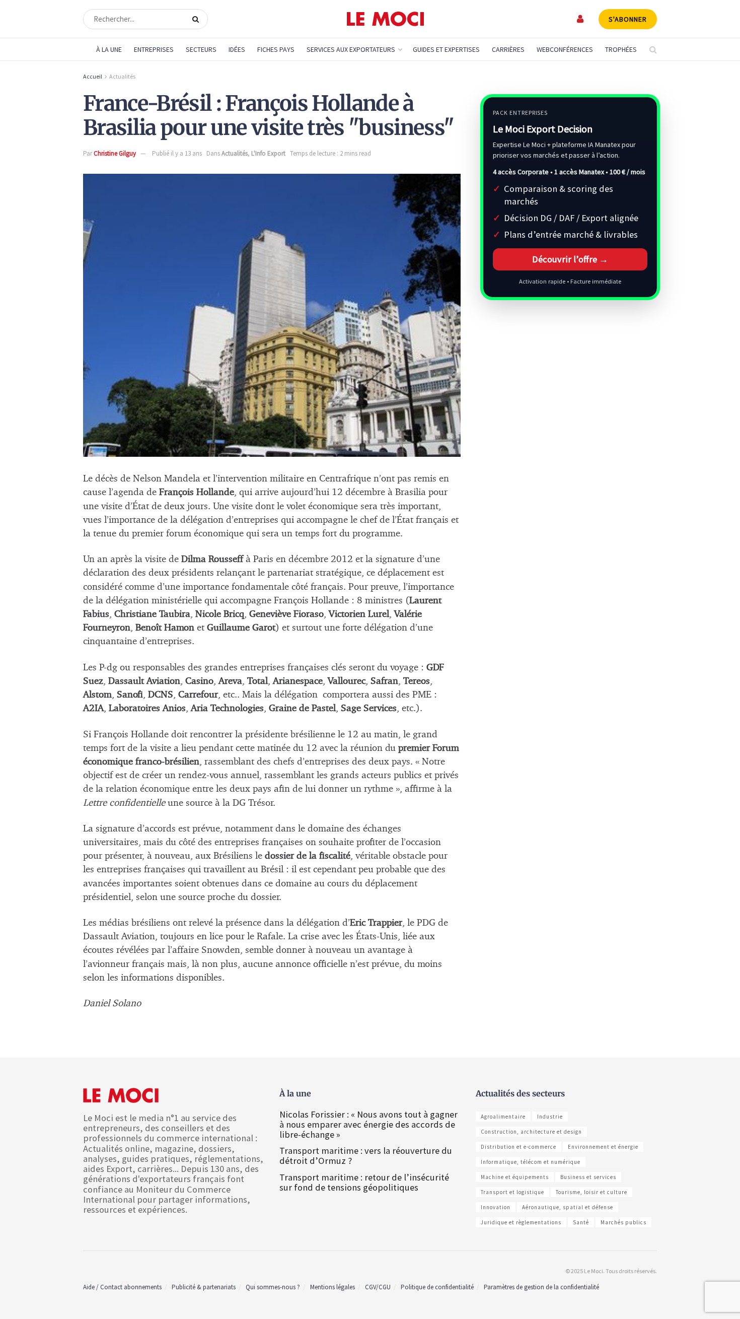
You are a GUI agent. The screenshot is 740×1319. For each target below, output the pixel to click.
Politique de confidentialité (437, 1287)
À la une (109, 49)
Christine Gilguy (115, 153)
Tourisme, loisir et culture (591, 1192)
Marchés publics (623, 1222)
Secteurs (201, 49)
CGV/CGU (378, 1287)
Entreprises (154, 49)
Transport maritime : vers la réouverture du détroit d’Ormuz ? (365, 1155)
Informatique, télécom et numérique (530, 1161)
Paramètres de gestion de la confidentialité (541, 1287)
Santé (581, 1222)
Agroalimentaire (503, 1116)
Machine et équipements (515, 1177)
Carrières (508, 49)
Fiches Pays (275, 49)
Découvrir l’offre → (570, 259)
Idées (237, 49)
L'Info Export (268, 153)
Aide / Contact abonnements (122, 1287)
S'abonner (628, 19)
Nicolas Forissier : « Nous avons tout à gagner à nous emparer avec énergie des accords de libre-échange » (368, 1124)
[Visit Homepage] (385, 19)
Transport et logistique (512, 1192)
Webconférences (565, 49)
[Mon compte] (580, 19)
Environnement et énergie (603, 1146)
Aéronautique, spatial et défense (567, 1207)
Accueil (92, 76)
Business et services (588, 1177)
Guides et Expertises (446, 49)
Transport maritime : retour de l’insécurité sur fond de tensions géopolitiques (364, 1182)
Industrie (550, 1116)
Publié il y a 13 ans (177, 153)
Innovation (495, 1207)
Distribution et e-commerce (518, 1146)
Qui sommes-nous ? (273, 1287)
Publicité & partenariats (204, 1287)
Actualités (122, 76)
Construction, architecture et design (531, 1131)
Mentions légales (332, 1287)
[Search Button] (197, 19)
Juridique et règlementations (521, 1222)
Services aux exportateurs (351, 49)
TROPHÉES (621, 49)
